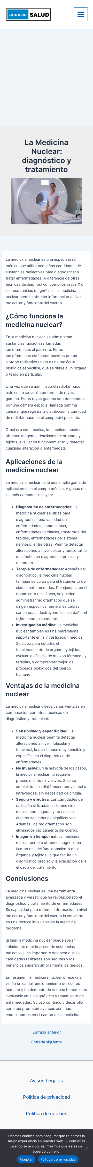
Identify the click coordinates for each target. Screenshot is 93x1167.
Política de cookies (46, 1113)
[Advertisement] (46, 77)
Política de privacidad (46, 1097)
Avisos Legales (46, 1080)
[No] (86, 1148)
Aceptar (26, 1159)
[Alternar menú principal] (81, 14)
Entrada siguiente (46, 1042)
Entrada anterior (47, 1032)
